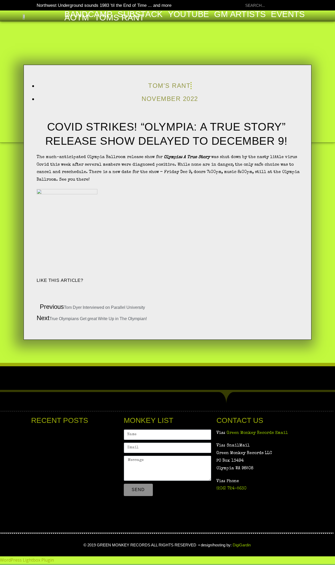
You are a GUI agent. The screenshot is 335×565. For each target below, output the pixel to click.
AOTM (76, 17)
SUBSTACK (140, 14)
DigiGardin (242, 545)
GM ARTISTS (240, 14)
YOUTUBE (188, 14)
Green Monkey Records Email (257, 433)
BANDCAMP (88, 14)
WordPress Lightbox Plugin (27, 560)
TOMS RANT (119, 17)
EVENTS (288, 14)
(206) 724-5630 (231, 489)
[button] (38, 291)
